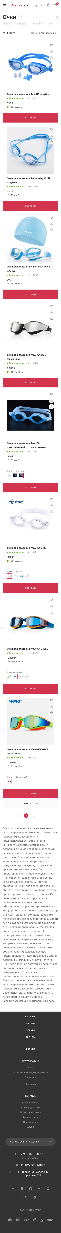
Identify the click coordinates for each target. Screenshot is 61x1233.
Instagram (30, 1188)
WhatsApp (34, 1197)
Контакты (30, 1084)
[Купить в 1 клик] (51, 57)
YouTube (48, 1188)
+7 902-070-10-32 (31, 1154)
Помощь (30, 1095)
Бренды (30, 1037)
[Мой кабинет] (48, 5)
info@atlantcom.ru (33, 1164)
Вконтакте (13, 1188)
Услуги (30, 1030)
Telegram (39, 1188)
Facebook (22, 1188)
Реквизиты (30, 1077)
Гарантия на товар (30, 1112)
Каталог (30, 1016)
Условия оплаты (30, 1102)
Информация (30, 1060)
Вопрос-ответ (30, 1117)
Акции (30, 1023)
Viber (26, 1197)
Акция (30, 1126)
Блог (30, 1067)
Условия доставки (30, 1107)
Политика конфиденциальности (30, 1072)
